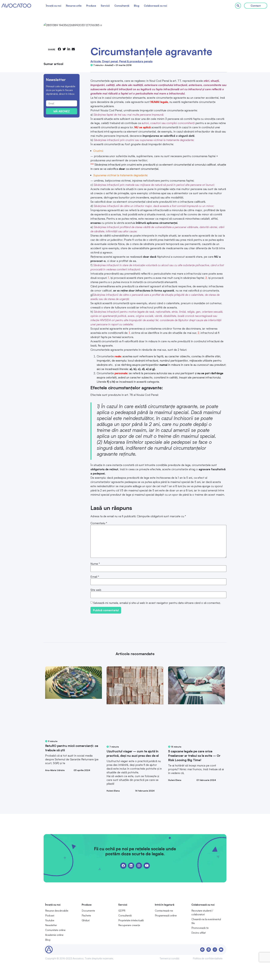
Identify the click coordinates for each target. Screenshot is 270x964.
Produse (91, 5)
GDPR (121, 910)
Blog (136, 5)
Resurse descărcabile (56, 910)
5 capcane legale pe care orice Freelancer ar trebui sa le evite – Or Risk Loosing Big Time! (194, 755)
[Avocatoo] (16, 6)
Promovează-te (200, 927)
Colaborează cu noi (155, 5)
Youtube (49, 920)
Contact (256, 5)
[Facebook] (123, 865)
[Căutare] (238, 6)
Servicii (105, 5)
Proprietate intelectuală (131, 920)
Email (94, 576)
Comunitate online (55, 930)
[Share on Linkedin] (68, 49)
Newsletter (51, 925)
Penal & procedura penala (135, 61)
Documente (88, 910)
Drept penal (110, 61)
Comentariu (98, 523)
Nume (95, 563)
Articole (95, 61)
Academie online (54, 934)
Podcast (49, 915)
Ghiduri (86, 920)
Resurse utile (74, 5)
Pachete (86, 915)
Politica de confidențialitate (207, 958)
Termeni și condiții (169, 958)
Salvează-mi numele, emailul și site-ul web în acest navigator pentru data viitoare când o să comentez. (157, 602)
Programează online (166, 915)
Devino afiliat (198, 932)
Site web (95, 589)
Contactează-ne (164, 910)
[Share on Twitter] (64, 49)
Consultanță (121, 5)
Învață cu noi (53, 5)
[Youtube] (147, 865)
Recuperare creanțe (129, 925)
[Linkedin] (131, 865)
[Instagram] (139, 865)
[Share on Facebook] (59, 49)
